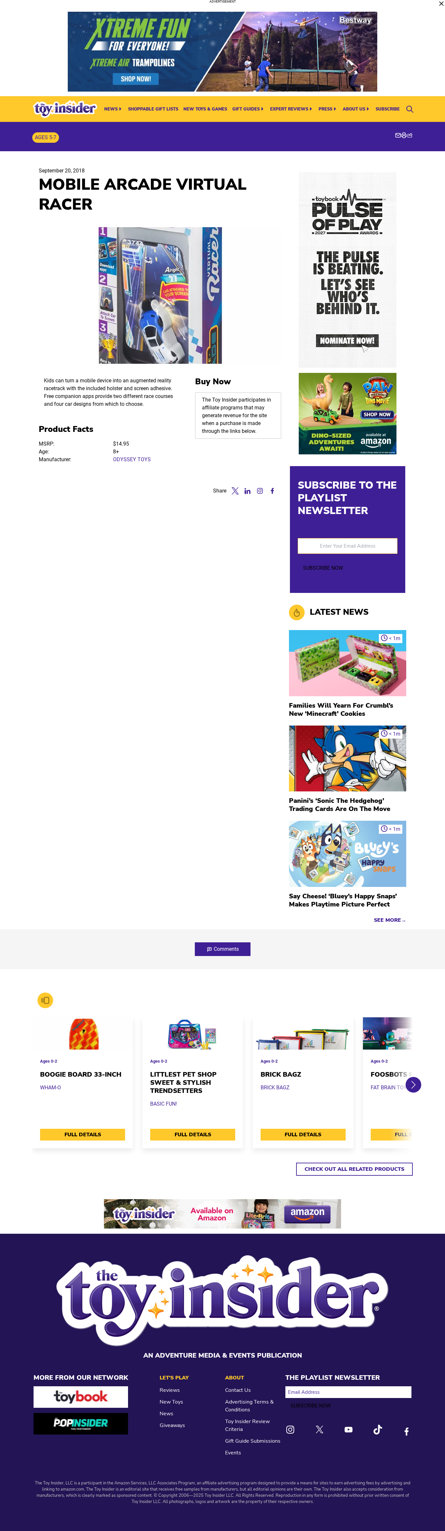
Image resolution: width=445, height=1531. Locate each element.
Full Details (83, 1134)
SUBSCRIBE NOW (323, 568)
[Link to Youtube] (348, 1430)
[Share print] (404, 135)
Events (233, 1452)
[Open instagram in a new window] (260, 490)
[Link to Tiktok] (377, 1430)
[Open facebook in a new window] (272, 490)
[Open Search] (410, 109)
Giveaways (172, 1425)
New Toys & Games (205, 109)
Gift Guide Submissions (252, 1441)
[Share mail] (398, 135)
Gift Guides (246, 109)
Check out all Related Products (354, 1169)
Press (325, 109)
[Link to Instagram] (290, 1430)
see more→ (390, 920)
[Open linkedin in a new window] (247, 490)
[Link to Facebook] (406, 1431)
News (111, 109)
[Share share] (410, 135)
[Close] (441, 3)
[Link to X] (319, 1429)
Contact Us (238, 1390)
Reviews (170, 1390)
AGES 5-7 (45, 137)
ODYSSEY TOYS (132, 459)
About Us (354, 109)
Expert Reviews (289, 109)
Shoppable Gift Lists (153, 109)
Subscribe (388, 109)
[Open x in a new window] (235, 490)
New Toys (171, 1402)
